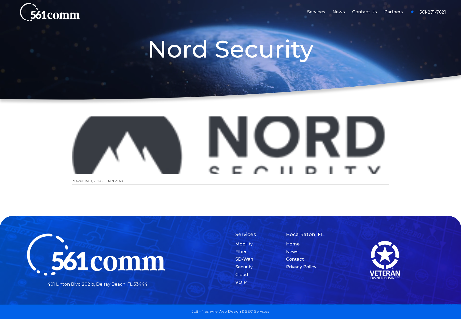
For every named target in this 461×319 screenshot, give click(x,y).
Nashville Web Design (221, 311)
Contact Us (364, 11)
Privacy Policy (301, 266)
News (338, 11)
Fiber (241, 251)
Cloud (241, 274)
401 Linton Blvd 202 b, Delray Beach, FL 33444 (97, 284)
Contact (295, 259)
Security (244, 266)
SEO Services (257, 311)
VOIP (241, 282)
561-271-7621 (432, 12)
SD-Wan (244, 259)
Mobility (244, 244)
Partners (393, 11)
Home (293, 244)
